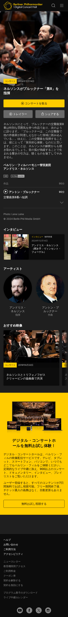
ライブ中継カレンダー (15, 597)
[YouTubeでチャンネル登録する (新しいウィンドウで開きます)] (20, 610)
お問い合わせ (10, 544)
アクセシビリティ (13, 553)
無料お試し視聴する (34, 503)
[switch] (62, 202)
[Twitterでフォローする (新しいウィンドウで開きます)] (39, 610)
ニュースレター (12, 561)
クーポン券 (9, 575)
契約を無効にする (13, 585)
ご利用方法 (9, 549)
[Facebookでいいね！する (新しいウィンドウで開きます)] (29, 610)
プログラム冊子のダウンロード (20, 592)
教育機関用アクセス (14, 566)
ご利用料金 (9, 570)
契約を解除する (12, 580)
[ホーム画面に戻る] (23, 5)
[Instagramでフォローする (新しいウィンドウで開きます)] (48, 610)
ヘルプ (7, 539)
